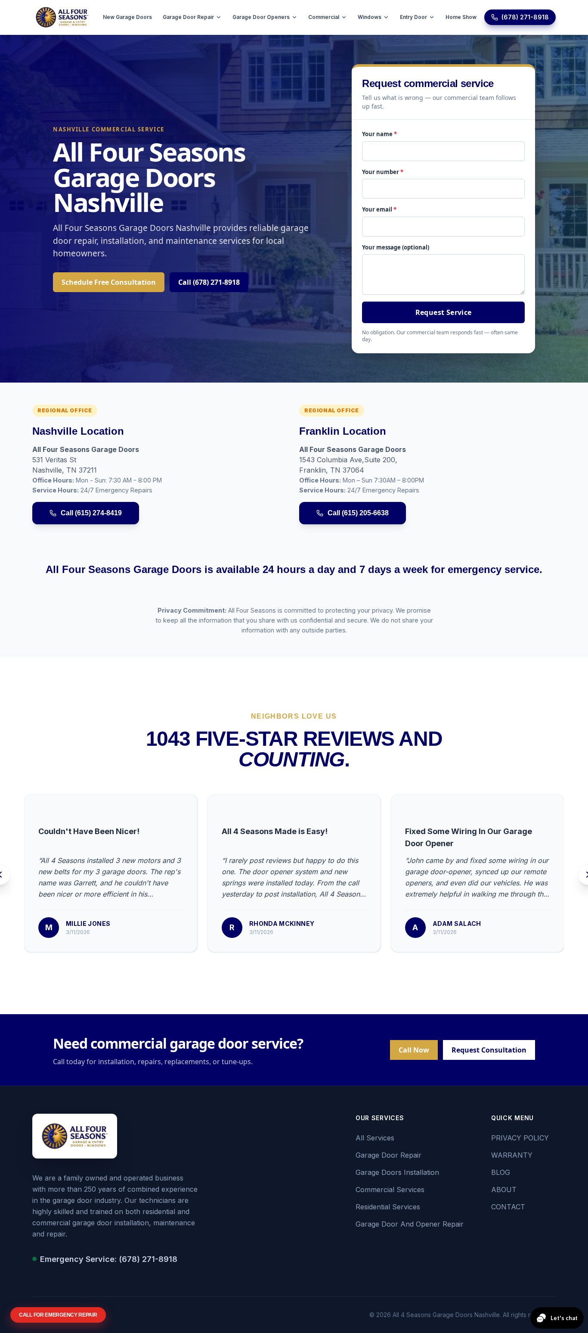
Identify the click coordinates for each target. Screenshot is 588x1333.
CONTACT (508, 1206)
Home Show (461, 17)
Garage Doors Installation (397, 1172)
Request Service (443, 312)
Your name (379, 134)
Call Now (414, 1050)
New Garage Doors (127, 17)
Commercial (323, 17)
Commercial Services (390, 1189)
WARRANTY (511, 1155)
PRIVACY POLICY (520, 1138)
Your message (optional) (395, 247)
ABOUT (504, 1189)
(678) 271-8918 (525, 17)
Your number (382, 172)
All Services (375, 1138)
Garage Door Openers (261, 17)
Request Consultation (489, 1050)
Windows (369, 17)
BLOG (500, 1172)
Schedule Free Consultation (109, 282)
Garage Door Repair (188, 17)
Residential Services (388, 1206)
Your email (379, 209)
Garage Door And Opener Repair (410, 1224)
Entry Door (413, 17)
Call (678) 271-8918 (209, 282)
